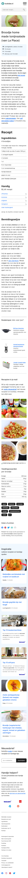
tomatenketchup (15, 511)
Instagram (6, 873)
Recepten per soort (6, 819)
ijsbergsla (5, 507)
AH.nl (10, 806)
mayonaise (15, 507)
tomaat (5, 511)
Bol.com (7, 801)
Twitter (8, 527)
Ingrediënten (4, 821)
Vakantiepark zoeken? (6, 867)
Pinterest (5, 527)
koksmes (4, 197)
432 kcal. (7, 54)
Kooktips (3, 830)
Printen (15, 527)
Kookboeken (4, 826)
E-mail (12, 527)
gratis (10, 751)
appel (4, 504)
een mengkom (14, 261)
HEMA (20, 801)
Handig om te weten (6, 850)
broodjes (20, 46)
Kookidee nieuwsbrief (6, 858)
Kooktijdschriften (5, 847)
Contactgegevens (5, 865)
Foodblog (3, 843)
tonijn (4, 515)
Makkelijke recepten (6, 817)
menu (24, 4)
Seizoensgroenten (5, 823)
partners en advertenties (17, 793)
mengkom (4, 204)
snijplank (4, 200)
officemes (4, 194)
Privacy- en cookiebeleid (7, 862)
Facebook (2, 527)
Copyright (3, 860)
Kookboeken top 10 (6, 828)
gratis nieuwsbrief (10, 389)
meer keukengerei (7, 207)
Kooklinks (3, 845)
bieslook (11, 504)
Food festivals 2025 (6, 841)
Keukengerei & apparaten (7, 836)
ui (9, 515)
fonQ (18, 806)
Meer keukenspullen (6, 838)
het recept (21, 75)
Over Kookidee (5, 856)
